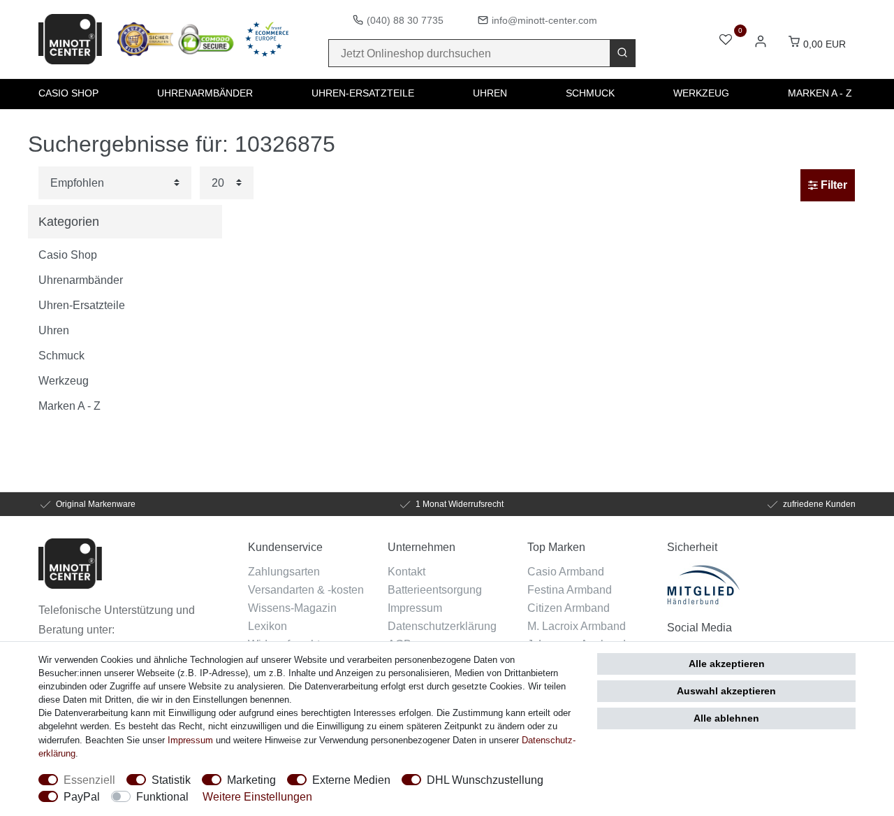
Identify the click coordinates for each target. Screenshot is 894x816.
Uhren (490, 93)
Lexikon (267, 626)
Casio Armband (565, 571)
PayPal (82, 796)
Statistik (171, 779)
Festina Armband (569, 589)
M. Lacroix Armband (576, 626)
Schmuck (590, 93)
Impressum (415, 607)
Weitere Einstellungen (257, 796)
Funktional (162, 796)
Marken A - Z (820, 93)
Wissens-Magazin (292, 607)
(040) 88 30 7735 (405, 20)
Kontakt (406, 571)
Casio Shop (68, 93)
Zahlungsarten (284, 571)
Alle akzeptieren (727, 663)
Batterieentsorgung (435, 589)
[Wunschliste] (725, 41)
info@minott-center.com (544, 20)
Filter (832, 185)
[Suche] (622, 53)
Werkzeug (701, 93)
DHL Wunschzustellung (485, 779)
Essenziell (89, 779)
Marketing (251, 779)
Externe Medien (351, 779)
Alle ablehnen (726, 718)
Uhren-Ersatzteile (363, 93)
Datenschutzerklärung (442, 626)
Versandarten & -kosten (306, 589)
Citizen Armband (568, 607)
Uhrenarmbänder (205, 93)
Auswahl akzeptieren (726, 690)
